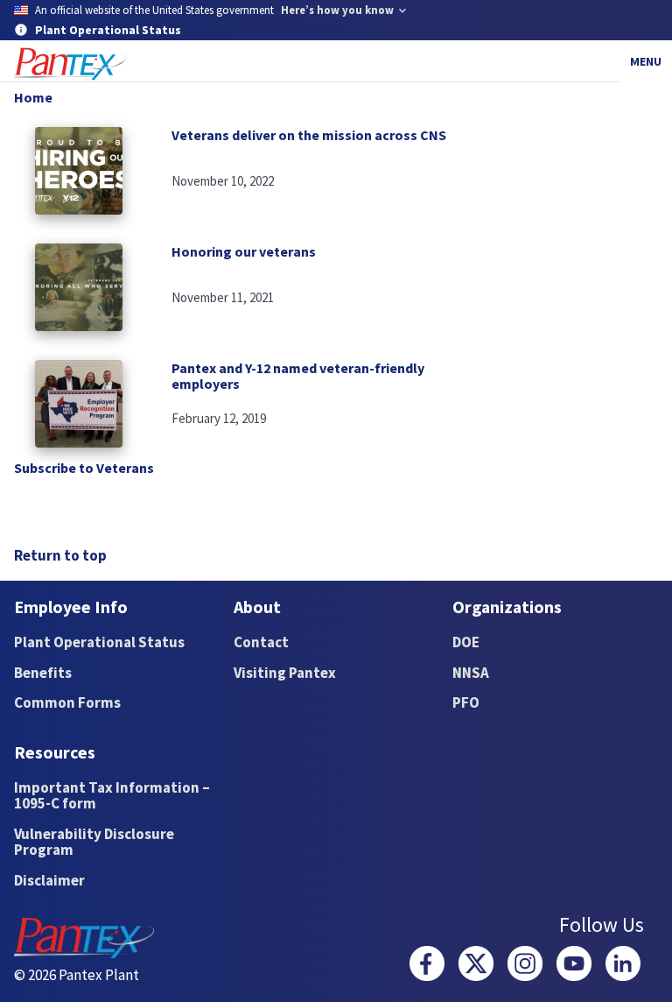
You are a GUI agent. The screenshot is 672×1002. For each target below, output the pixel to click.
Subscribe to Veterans (84, 467)
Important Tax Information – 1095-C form (112, 796)
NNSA (470, 672)
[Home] (70, 64)
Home (33, 97)
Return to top (60, 555)
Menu (646, 61)
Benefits (43, 672)
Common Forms (67, 702)
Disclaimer (49, 880)
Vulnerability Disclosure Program (94, 842)
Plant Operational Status (99, 642)
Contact (261, 642)
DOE (466, 642)
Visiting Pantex (285, 672)
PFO (466, 702)
